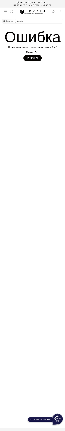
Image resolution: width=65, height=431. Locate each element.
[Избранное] (53, 11)
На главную (33, 58)
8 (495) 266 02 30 (42, 5)
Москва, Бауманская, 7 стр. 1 (34, 2)
